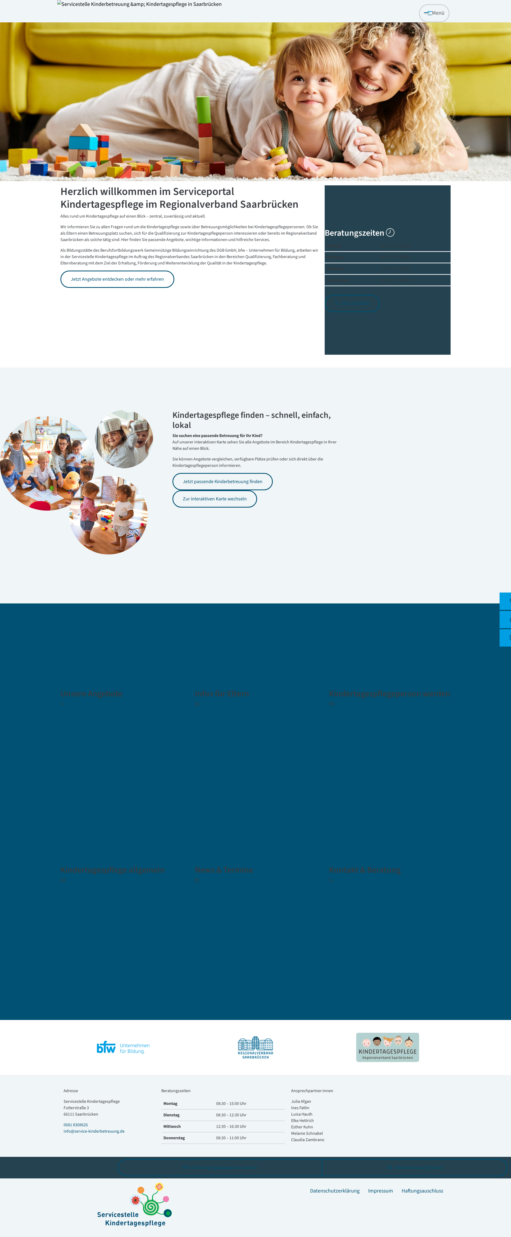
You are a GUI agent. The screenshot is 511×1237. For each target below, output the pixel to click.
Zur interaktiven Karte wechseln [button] (215, 499)
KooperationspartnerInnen (411, 918)
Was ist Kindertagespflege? (142, 885)
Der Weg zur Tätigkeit (404, 741)
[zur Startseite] (139, 4)
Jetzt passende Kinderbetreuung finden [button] (222, 481)
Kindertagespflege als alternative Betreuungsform (138, 922)
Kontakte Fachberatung (407, 902)
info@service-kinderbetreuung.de (94, 1131)
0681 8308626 (76, 1125)
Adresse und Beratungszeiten (413, 885)
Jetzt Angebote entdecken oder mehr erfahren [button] (117, 279)
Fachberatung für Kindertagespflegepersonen (138, 754)
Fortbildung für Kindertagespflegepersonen (138, 729)
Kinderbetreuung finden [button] (418, 1167)
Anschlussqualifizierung (407, 758)
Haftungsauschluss (422, 1191)
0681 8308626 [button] (355, 303)
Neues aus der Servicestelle (276, 885)
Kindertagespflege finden (140, 709)
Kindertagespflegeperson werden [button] (224, 1167)
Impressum (380, 1191)
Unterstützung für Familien (276, 758)
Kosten (254, 725)
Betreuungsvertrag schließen (278, 742)
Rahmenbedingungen (136, 902)
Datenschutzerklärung (335, 1191)
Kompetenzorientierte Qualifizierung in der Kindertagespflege (403, 717)
